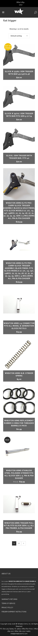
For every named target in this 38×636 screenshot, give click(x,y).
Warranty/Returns (9, 599)
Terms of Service (8, 603)
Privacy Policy (7, 607)
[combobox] (19, 36)
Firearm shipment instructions (14, 612)
